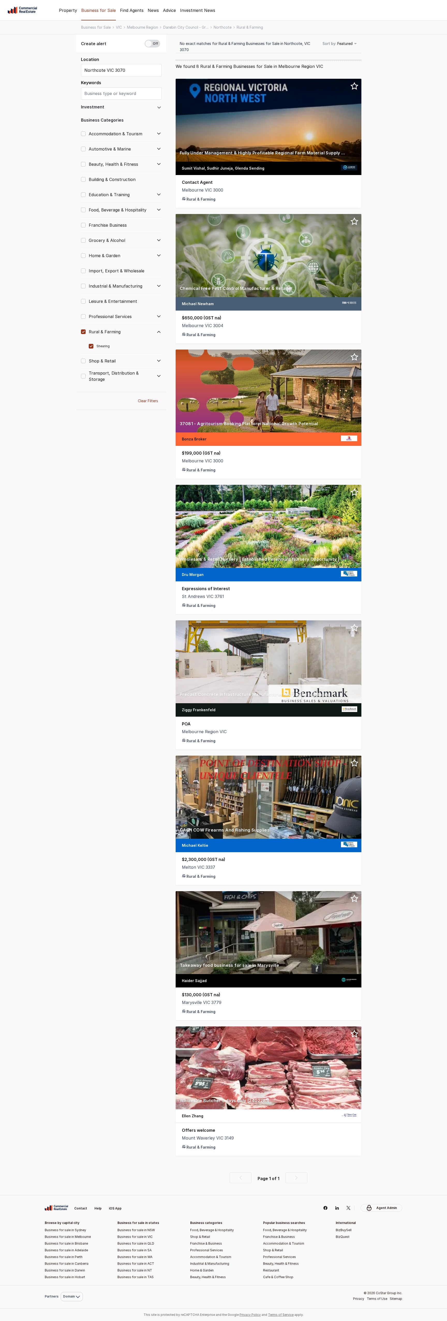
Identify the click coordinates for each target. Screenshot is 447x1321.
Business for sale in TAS (135, 1277)
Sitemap (396, 1299)
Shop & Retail (200, 1237)
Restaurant (271, 1270)
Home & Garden (202, 1270)
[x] (348, 1208)
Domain (71, 1196)
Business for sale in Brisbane (66, 1243)
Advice (169, 10)
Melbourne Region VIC (204, 731)
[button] (121, 44)
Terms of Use (377, 1299)
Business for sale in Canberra (66, 1263)
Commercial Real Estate (22, 10)
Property (68, 10)
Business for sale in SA (134, 1250)
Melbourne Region (142, 27)
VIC (119, 27)
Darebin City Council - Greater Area (185, 27)
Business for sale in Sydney (65, 1230)
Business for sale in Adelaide (66, 1250)
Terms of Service (281, 1315)
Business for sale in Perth (64, 1257)
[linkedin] (337, 1208)
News (153, 10)
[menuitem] (72, 1196)
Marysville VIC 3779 (201, 1002)
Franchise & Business (206, 1243)
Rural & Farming (250, 27)
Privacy (358, 1299)
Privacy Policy (250, 1315)
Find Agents (132, 10)
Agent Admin (386, 1208)
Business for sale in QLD (135, 1243)
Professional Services (206, 1250)
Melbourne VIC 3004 (202, 325)
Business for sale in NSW (136, 1230)
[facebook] (325, 1208)
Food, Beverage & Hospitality (212, 1230)
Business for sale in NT (134, 1270)
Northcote (223, 27)
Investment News (197, 10)
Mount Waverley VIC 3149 (208, 1138)
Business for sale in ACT (135, 1263)
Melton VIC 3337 (198, 867)
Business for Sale (98, 10)
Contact (80, 1208)
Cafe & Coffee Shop (278, 1277)
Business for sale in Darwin (65, 1270)
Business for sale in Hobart (65, 1277)
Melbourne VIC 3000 (202, 190)
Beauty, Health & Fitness (208, 1277)
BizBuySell (344, 1230)
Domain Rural (71, 1285)
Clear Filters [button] (148, 401)
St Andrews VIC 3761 (203, 596)
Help (98, 1208)
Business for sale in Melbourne (68, 1237)
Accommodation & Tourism (210, 1257)
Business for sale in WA (134, 1257)
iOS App (115, 1208)
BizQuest (342, 1237)
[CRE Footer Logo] (56, 1208)
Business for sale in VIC (135, 1237)
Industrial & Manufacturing (209, 1263)
